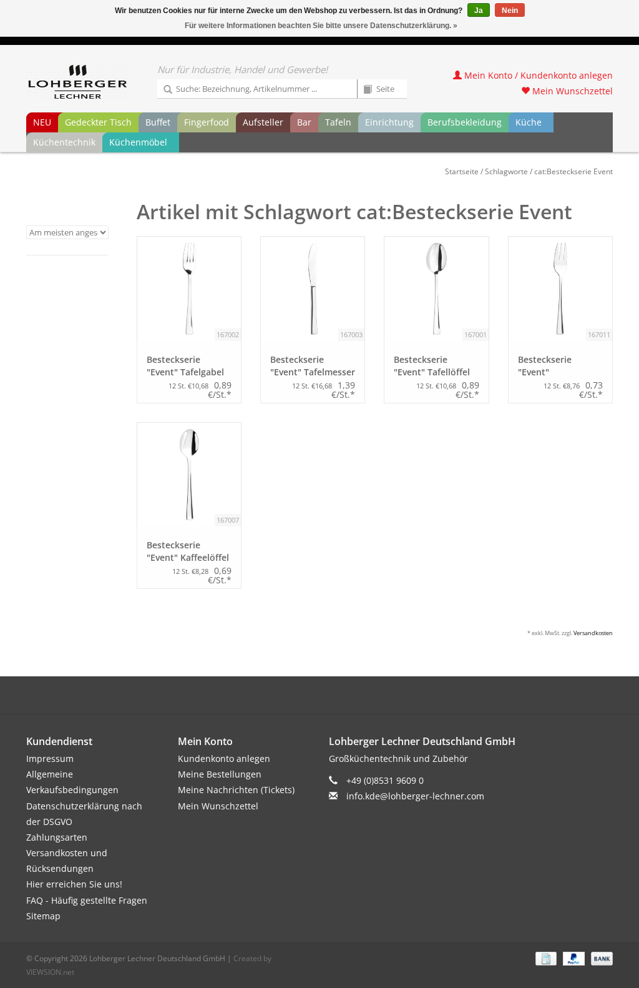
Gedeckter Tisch (98, 122)
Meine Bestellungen (219, 774)
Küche (528, 122)
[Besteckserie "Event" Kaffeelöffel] (189, 474)
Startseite (462, 171)
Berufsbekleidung (464, 122)
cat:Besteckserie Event (573, 171)
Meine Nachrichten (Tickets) (236, 790)
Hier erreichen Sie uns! (74, 884)
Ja (478, 10)
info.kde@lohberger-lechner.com (415, 796)
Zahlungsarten (56, 837)
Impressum (50, 758)
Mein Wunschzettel (571, 91)
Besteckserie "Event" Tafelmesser (312, 365)
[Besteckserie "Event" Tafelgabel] (189, 288)
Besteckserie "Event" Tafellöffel (432, 365)
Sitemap (43, 916)
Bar (304, 122)
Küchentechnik (64, 142)
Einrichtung (389, 122)
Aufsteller (263, 122)
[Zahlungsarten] (545, 957)
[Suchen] (163, 90)
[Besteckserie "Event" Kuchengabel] (560, 288)
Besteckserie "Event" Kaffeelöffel (188, 551)
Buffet (157, 122)
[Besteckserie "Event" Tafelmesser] (312, 288)
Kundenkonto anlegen (224, 758)
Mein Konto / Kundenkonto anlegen (537, 75)
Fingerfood (206, 122)
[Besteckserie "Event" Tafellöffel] (436, 288)
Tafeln (338, 122)
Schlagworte (506, 171)
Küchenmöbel (138, 142)
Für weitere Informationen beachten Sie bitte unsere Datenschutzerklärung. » (321, 25)
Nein (510, 10)
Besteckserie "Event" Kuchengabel (545, 365)
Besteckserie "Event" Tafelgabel (185, 365)
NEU (42, 122)
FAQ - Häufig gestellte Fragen (86, 900)
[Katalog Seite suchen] (363, 90)
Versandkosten (593, 633)
